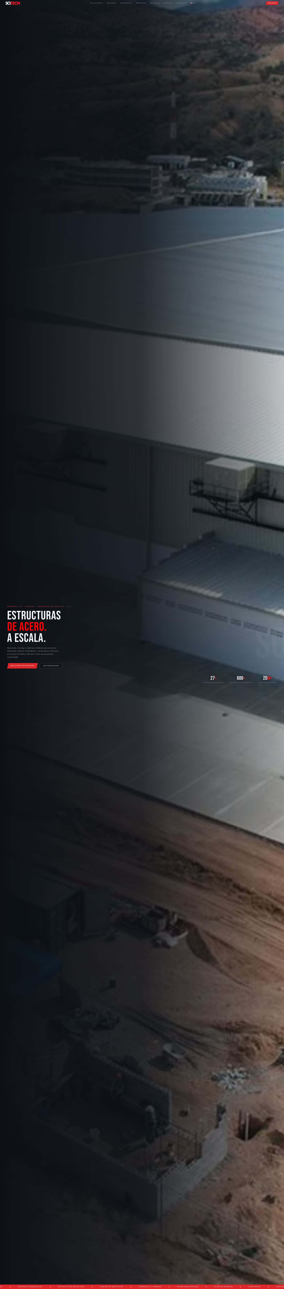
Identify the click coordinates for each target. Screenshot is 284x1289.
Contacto (181, 3)
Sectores (111, 3)
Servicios (141, 3)
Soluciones (96, 3)
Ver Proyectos (51, 665)
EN (192, 3)
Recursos (155, 3)
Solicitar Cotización (22, 665)
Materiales (126, 3)
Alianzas (167, 3)
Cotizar (272, 3)
